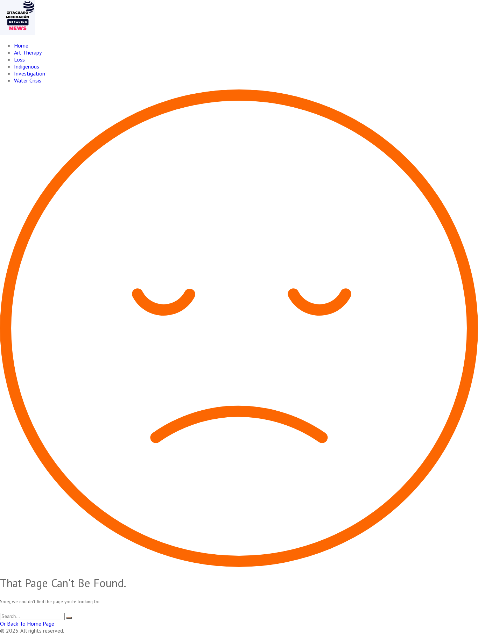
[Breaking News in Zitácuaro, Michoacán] (17, 32)
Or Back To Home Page (27, 623)
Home (21, 45)
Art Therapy (28, 52)
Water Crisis (27, 80)
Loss (19, 59)
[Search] (69, 618)
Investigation (29, 73)
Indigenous (26, 66)
